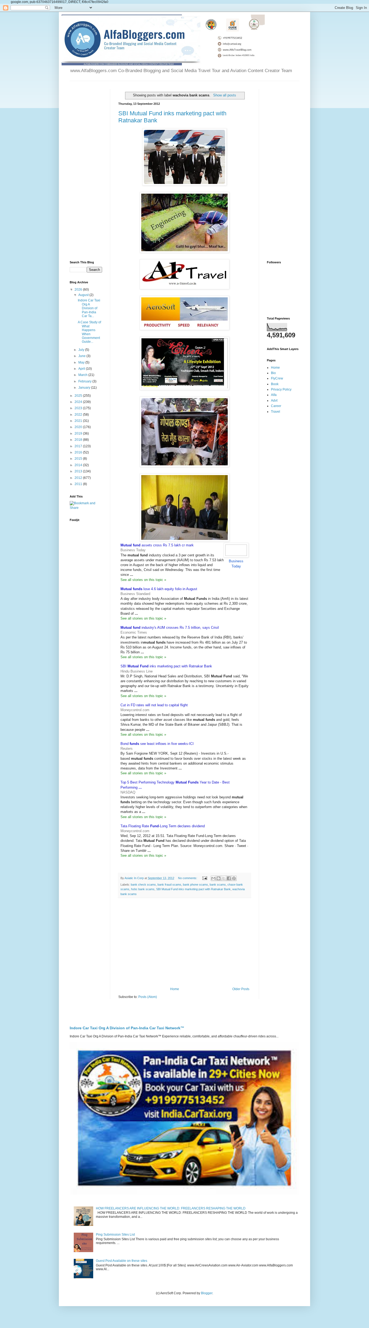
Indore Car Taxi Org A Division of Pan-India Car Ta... (89, 308)
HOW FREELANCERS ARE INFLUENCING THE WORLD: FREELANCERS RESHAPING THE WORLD (171, 1208)
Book (275, 384)
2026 (79, 289)
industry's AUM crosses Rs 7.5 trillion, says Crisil (169, 628)
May (81, 362)
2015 (79, 458)
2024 (79, 402)
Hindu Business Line (136, 671)
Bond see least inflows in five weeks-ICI (157, 744)
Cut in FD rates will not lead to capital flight (154, 705)
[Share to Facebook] (229, 878)
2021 (79, 421)
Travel (275, 411)
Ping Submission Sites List (115, 1234)
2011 (79, 484)
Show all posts (224, 95)
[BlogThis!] (218, 878)
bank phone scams (195, 884)
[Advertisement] (184, 942)
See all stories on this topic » (143, 580)
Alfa (274, 395)
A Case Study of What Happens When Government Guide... (89, 332)
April (82, 369)
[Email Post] (204, 878)
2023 (79, 408)
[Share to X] (223, 878)
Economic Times (133, 632)
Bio (273, 373)
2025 (79, 396)
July (81, 350)
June (82, 356)
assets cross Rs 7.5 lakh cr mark (157, 545)
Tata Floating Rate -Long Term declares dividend (162, 826)
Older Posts (240, 989)
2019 (79, 433)
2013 (79, 471)
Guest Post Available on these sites (121, 1261)
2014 (79, 465)
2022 (79, 414)
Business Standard (135, 594)
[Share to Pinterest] (234, 878)
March (83, 375)
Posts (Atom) (147, 997)
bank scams (218, 884)
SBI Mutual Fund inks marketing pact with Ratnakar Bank (193, 889)
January (84, 387)
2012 (79, 478)
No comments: (188, 878)
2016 (79, 452)
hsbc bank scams (143, 889)
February (85, 381)
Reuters (126, 749)
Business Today (133, 550)
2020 (79, 427)
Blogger (206, 1293)
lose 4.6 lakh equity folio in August (158, 589)
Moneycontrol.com (134, 710)
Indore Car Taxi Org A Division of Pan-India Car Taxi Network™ (127, 1028)
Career (276, 406)
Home (174, 989)
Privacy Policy (281, 389)
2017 (79, 446)
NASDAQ (127, 792)
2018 (79, 440)
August (83, 295)
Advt (274, 400)
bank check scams (143, 884)
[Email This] (213, 878)
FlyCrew (277, 378)
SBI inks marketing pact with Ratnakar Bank (166, 666)
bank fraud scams (169, 884)
